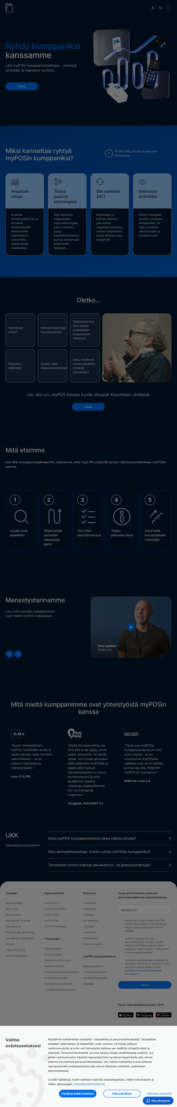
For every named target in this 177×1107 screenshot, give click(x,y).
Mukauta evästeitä (159, 1093)
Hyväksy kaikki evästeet (78, 1093)
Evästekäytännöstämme (89, 1084)
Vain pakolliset (122, 1093)
